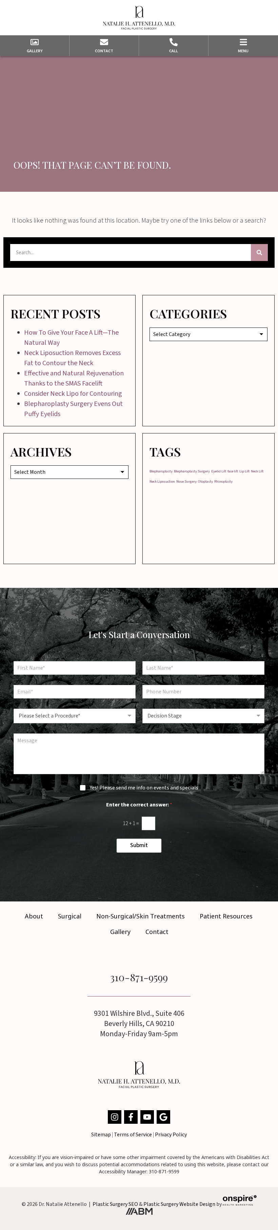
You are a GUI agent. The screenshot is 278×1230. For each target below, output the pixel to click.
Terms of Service (133, 1134)
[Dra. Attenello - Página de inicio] (139, 17)
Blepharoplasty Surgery (192, 471)
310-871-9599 (139, 977)
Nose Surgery (186, 481)
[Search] (259, 252)
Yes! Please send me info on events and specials (144, 787)
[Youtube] (147, 1117)
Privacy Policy (171, 1134)
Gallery (120, 932)
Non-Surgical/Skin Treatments (140, 916)
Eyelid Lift (218, 471)
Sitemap (101, 1134)
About (34, 916)
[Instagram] (114, 1117)
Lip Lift (244, 471)
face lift (232, 471)
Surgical (69, 916)
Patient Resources (226, 916)
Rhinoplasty (223, 481)
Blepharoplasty (161, 471)
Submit (139, 845)
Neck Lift (257, 471)
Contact (156, 932)
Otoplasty (205, 481)
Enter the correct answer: (139, 805)
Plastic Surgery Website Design (179, 1204)
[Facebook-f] (131, 1117)
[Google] (163, 1117)
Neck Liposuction (162, 481)
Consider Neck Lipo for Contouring (73, 393)
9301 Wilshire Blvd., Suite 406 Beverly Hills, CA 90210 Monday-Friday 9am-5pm (139, 1023)
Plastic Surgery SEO (115, 1204)
